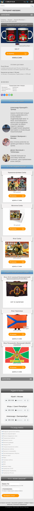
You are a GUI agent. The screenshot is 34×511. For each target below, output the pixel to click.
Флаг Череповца (17, 311)
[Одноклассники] (7, 95)
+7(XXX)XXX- (7, 489)
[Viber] (2, 95)
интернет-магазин (5, 502)
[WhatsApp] (12, 95)
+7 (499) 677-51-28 (10, 1)
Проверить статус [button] (9, 495)
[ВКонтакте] (4, 95)
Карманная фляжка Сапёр (17, 172)
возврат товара (28, 502)
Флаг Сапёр (17, 238)
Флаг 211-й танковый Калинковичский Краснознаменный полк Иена (17, 278)
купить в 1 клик (17, 57)
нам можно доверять (17, 502)
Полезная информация (20, 504)
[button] (32, 5)
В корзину (13, 196)
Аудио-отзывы (17, 391)
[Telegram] (9, 95)
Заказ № (6, 484)
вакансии (9, 504)
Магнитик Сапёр (17, 205)
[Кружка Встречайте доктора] (17, 35)
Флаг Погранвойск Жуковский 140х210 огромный (17, 344)
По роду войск (17, 428)
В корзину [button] (10, 53)
